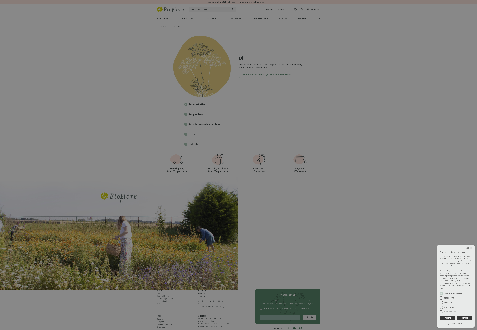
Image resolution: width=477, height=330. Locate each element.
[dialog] (456, 286)
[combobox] (467, 248)
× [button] (471, 248)
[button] (456, 323)
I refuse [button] (464, 318)
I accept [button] (447, 318)
